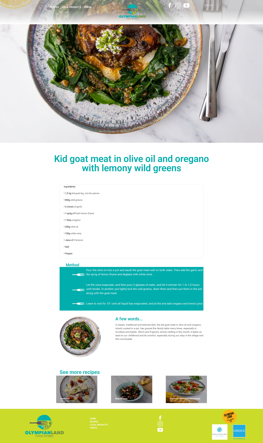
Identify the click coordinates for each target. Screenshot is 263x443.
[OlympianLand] (142, 12)
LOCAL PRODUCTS (71, 7)
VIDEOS (88, 7)
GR (211, 5)
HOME (93, 418)
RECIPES (94, 421)
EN (207, 5)
